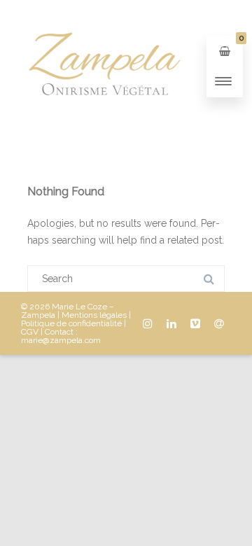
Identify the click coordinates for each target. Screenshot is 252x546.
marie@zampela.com (61, 340)
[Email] (219, 323)
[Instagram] (148, 323)
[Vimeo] (195, 323)
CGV (29, 332)
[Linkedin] (171, 323)
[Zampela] (103, 128)
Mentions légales (94, 315)
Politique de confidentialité (71, 323)
